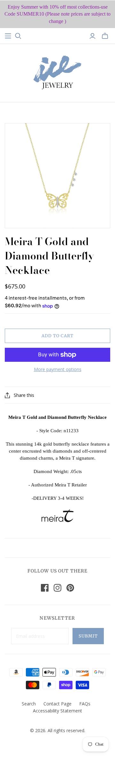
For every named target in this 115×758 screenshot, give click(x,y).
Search (29, 704)
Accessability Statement (57, 711)
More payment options (57, 369)
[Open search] (18, 36)
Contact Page (57, 704)
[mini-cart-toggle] (105, 36)
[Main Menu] (8, 36)
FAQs (84, 704)
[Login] (92, 36)
